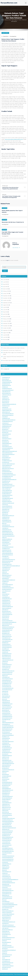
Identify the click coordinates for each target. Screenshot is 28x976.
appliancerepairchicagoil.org (7, 415)
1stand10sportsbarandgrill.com (8, 535)
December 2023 (6, 323)
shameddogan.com (6, 793)
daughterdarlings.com (6, 385)
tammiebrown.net (5, 697)
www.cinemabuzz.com (6, 871)
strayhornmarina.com (6, 634)
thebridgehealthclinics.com (7, 790)
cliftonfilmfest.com (6, 496)
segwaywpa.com (5, 786)
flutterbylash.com (5, 931)
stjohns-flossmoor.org (6, 730)
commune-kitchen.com (7, 647)
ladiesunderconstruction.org (8, 468)
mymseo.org (4, 951)
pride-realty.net (5, 928)
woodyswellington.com (6, 893)
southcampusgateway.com (7, 448)
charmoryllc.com (5, 617)
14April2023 (5, 36)
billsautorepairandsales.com (8, 910)
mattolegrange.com (6, 702)
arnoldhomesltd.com (6, 493)
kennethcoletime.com (6, 684)
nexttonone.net (5, 810)
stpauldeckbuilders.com (7, 838)
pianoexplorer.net (5, 884)
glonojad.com (5, 663)
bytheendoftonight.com (7, 598)
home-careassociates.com (7, 584)
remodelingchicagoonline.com (8, 855)
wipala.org (4, 592)
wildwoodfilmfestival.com (7, 452)
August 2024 (5, 305)
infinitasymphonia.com (6, 653)
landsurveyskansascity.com (7, 837)
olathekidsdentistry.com (7, 531)
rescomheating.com (6, 959)
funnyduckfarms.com (6, 934)
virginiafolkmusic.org (6, 567)
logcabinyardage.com (6, 799)
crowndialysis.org (5, 557)
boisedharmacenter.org (6, 589)
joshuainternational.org (7, 813)
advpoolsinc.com (5, 758)
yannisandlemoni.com (6, 520)
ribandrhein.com (5, 570)
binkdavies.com (5, 642)
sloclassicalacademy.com (7, 630)
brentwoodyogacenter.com (7, 857)
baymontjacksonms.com (7, 717)
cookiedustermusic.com (7, 733)
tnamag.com (4, 780)
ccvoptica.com (5, 862)
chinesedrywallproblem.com (8, 727)
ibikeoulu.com (5, 675)
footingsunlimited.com (6, 840)
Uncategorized (13, 36)
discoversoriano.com (6, 611)
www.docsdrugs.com (6, 843)
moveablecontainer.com (7, 460)
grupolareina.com (5, 462)
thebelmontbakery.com (6, 410)
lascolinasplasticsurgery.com (8, 851)
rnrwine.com (4, 943)
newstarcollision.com (6, 543)
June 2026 (5, 279)
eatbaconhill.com (5, 402)
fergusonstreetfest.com (7, 915)
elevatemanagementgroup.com (8, 937)
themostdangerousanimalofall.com (9, 622)
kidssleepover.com (6, 405)
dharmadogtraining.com (7, 954)
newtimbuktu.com (6, 399)
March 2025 (5, 288)
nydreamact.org (5, 423)
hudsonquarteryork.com (7, 898)
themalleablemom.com (6, 683)
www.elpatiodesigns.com (7, 896)
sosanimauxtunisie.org (6, 438)
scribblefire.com (5, 581)
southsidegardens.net (6, 885)
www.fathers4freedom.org (7, 819)
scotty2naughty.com (6, 667)
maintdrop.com (5, 435)
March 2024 (5, 316)
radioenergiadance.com (6, 443)
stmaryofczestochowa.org (7, 678)
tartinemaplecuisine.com (7, 689)
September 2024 (6, 302)
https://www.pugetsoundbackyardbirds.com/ (14, 139)
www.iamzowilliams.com (7, 881)
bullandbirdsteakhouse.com (7, 849)
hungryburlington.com (6, 686)
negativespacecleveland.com (8, 722)
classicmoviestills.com (6, 608)
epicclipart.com (5, 432)
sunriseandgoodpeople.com (7, 725)
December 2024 (6, 295)
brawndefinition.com (6, 637)
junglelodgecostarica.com (7, 703)
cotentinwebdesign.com (7, 465)
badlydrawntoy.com (6, 805)
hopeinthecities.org (6, 600)
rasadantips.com (5, 397)
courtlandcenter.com (6, 749)
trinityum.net (5, 887)
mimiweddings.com (6, 961)
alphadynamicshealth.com (7, 929)
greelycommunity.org (6, 658)
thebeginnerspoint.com (7, 612)
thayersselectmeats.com (7, 783)
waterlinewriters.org (6, 791)
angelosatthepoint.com (6, 760)
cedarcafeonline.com (6, 391)
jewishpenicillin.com (6, 562)
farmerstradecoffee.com (7, 797)
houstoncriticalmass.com (7, 620)
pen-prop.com (5, 816)
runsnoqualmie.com (6, 841)
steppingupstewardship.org (7, 860)
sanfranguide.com (5, 615)
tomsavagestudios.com (7, 564)
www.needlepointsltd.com (7, 848)
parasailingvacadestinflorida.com (8, 926)
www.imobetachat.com (6, 802)
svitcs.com (4, 772)
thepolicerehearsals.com (7, 623)
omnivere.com (5, 396)
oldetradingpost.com (6, 466)
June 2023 (5, 337)
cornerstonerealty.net (6, 877)
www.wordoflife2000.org (7, 506)
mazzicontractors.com (6, 888)
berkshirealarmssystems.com (8, 515)
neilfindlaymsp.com (6, 750)
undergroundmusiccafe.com (8, 965)
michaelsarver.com (6, 548)
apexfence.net (5, 968)
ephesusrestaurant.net (6, 892)
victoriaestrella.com (6, 746)
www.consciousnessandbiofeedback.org (10, 879)
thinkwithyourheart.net (7, 501)
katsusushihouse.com (6, 656)
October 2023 (6, 328)
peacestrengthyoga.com (7, 826)
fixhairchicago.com (6, 766)
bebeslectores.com (6, 470)
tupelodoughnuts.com (6, 529)
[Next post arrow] (24, 196)
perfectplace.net (5, 578)
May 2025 (5, 284)
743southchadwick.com (7, 487)
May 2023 (5, 339)
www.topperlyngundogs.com (8, 821)
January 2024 (6, 321)
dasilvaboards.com (6, 631)
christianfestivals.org (6, 705)
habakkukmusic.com (6, 808)
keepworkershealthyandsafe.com (8, 419)
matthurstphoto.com (6, 918)
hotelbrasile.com (5, 455)
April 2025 (5, 286)
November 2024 (6, 298)
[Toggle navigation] (25, 3)
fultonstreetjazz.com (6, 457)
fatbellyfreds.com (5, 895)
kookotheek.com (5, 444)
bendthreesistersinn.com (7, 728)
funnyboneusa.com (6, 732)
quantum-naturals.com (7, 912)
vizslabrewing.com (6, 517)
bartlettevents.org (5, 459)
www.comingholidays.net (7, 614)
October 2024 (6, 300)
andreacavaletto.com (6, 586)
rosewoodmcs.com (6, 874)
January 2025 (6, 293)
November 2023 (6, 325)
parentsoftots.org (5, 794)
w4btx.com (4, 537)
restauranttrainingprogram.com (8, 559)
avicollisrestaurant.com (7, 752)
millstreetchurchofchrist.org (8, 925)
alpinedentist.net (5, 441)
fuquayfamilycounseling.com (8, 946)
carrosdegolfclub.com (6, 477)
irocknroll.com (5, 504)
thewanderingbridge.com (7, 681)
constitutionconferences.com (8, 769)
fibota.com (4, 899)
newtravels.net (5, 407)
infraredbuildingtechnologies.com (9, 474)
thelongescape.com (6, 700)
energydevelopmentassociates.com (9, 479)
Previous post (5, 185)
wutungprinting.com (6, 713)
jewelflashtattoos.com (6, 426)
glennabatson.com (6, 633)
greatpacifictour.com (6, 744)
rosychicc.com (5, 595)
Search (4, 270)
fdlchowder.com (5, 846)
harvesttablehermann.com (7, 476)
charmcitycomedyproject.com (8, 670)
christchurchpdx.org (6, 644)
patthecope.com (5, 771)
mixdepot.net (5, 873)
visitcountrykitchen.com (7, 706)
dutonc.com (4, 699)
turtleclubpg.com (5, 743)
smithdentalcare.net (6, 964)
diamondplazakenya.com (7, 907)
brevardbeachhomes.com (7, 484)
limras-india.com (5, 379)
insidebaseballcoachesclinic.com (8, 921)
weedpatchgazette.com (6, 521)
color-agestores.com (6, 590)
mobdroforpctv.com (6, 603)
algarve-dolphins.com (6, 708)
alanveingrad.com (5, 710)
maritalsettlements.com (7, 714)
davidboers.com (5, 801)
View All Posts (16, 247)
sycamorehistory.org (6, 876)
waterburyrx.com (5, 757)
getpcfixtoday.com (6, 427)
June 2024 (5, 309)
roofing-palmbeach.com (7, 490)
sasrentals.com (5, 545)
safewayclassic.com (6, 412)
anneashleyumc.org (6, 835)
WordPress (11, 974)
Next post (4, 194)
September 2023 (6, 330)
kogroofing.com (5, 440)
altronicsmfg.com (5, 401)
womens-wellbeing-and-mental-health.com (11, 565)
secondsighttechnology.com (7, 546)
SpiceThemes (25, 974)
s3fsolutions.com (5, 482)
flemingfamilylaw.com (6, 942)
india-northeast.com (6, 488)
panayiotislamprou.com (7, 446)
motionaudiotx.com (6, 956)
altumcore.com (5, 777)
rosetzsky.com (5, 661)
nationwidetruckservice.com (8, 741)
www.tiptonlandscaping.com (8, 859)
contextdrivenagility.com (7, 674)
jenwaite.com (4, 935)
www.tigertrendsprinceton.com (8, 818)
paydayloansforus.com (6, 408)
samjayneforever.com (6, 917)
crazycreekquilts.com (6, 641)
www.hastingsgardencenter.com (8, 882)
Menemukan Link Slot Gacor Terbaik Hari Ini (13, 222)
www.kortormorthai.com (7, 832)
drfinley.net (4, 940)
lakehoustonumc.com (6, 807)
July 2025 (5, 281)
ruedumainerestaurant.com (7, 659)
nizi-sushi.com (5, 692)
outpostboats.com (6, 597)
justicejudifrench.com (6, 680)
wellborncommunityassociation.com (9, 451)
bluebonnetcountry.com (7, 430)
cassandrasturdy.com (6, 604)
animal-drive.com (5, 779)
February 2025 (6, 291)
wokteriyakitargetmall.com (7, 553)
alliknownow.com (5, 625)
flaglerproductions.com (7, 636)
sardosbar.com (5, 512)
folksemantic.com (5, 510)
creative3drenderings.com (7, 796)
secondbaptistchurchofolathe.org (9, 950)
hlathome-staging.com (6, 551)
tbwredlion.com (5, 909)
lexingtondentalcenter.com (7, 554)
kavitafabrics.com (5, 736)
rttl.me (3, 957)
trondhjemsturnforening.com (8, 906)
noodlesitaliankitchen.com (7, 421)
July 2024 (5, 307)
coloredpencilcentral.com (7, 495)
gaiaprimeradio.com (6, 695)
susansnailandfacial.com (7, 815)
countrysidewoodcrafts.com (8, 413)
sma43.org (4, 854)
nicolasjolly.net (5, 652)
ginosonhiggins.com (6, 711)
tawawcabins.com (5, 509)
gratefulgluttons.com (6, 601)
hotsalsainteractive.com (7, 388)
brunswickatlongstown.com (7, 688)
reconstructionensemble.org (8, 735)
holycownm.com (5, 739)
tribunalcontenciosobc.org (7, 628)
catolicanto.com (5, 573)
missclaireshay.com (6, 377)
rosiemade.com (5, 528)
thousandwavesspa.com (7, 747)
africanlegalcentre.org (6, 655)
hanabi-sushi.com (5, 866)
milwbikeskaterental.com (7, 716)
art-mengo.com (5, 694)
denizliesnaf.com (5, 768)
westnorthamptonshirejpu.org (8, 454)
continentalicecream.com (7, 639)
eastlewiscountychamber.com (8, 626)
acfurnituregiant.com (6, 393)
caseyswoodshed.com (6, 764)
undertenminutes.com (6, 394)
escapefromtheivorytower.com (8, 485)
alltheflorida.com (5, 920)
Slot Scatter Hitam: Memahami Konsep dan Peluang (13, 360)
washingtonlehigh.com (6, 863)
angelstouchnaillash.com (7, 539)
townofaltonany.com (6, 719)
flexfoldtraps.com (5, 829)
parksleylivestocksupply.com (8, 587)
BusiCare (19, 974)
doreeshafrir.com (5, 669)
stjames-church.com (6, 666)
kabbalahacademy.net (6, 540)
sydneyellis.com (5, 556)
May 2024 (5, 311)
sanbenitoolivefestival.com (7, 606)
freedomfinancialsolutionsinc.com (9, 827)
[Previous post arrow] (24, 187)
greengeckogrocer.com (6, 550)
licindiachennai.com (6, 383)
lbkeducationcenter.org (6, 575)
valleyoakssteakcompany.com (8, 763)
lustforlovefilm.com (6, 650)
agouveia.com (5, 948)
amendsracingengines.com (7, 830)
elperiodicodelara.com (6, 380)
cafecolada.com (5, 609)
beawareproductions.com (7, 672)
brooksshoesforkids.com (7, 782)
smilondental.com (5, 542)
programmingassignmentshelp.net (9, 404)
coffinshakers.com (6, 677)
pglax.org (4, 721)
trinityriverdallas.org (6, 576)
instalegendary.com (6, 418)
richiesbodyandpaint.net (7, 382)
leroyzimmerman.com (6, 939)
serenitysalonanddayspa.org (7, 390)
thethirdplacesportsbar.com (8, 890)
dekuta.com (4, 870)
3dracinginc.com (5, 619)
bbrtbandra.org (5, 429)
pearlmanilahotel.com (6, 433)
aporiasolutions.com (6, 785)
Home (2, 19)
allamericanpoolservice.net (7, 561)
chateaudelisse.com (6, 449)
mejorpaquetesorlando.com (7, 534)
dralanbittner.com (5, 518)
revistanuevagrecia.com (7, 664)
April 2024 (5, 314)
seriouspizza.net (5, 774)
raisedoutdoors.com (6, 499)
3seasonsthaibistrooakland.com (8, 579)
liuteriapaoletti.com (6, 724)
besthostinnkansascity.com (7, 962)
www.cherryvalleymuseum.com (8, 463)
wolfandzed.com (5, 868)
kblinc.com (4, 523)
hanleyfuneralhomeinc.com (7, 532)
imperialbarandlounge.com (7, 498)
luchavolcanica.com (6, 738)
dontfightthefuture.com (7, 492)
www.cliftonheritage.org (7, 852)
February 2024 (6, 318)
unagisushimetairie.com (7, 424)
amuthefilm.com (5, 648)
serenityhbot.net (5, 812)
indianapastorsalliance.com (7, 761)
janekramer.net (5, 691)
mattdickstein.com (6, 804)
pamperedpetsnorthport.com (8, 526)
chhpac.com (4, 953)
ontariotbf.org (5, 416)
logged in (8, 260)
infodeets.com (5, 386)
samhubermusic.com (6, 967)
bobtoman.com (5, 437)
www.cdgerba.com (5, 901)
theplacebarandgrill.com (7, 755)
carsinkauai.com (5, 923)
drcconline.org (5, 753)
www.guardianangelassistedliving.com (9, 904)
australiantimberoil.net (6, 471)
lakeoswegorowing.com (6, 945)
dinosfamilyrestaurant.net (7, 473)
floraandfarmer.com (9, 3)
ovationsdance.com (6, 568)
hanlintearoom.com (6, 932)
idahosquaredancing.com (7, 507)
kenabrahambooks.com (7, 645)
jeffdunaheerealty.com (6, 824)
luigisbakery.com (5, 865)
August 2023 (5, 332)
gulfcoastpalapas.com (6, 788)
